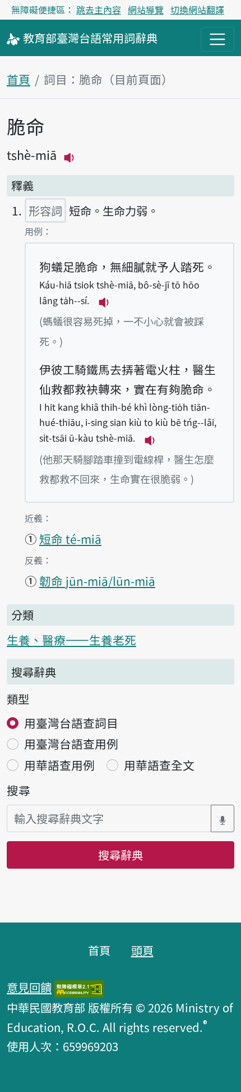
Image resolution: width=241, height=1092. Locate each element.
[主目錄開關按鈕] (217, 39)
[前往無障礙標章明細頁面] (79, 987)
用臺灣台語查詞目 (71, 722)
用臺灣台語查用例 (71, 743)
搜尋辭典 (120, 854)
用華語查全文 (159, 764)
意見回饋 (29, 987)
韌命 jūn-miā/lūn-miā (97, 580)
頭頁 (142, 950)
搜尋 (18, 790)
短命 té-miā (70, 538)
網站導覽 (146, 9)
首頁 (18, 79)
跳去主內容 (98, 9)
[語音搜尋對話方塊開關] (222, 818)
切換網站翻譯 (197, 9)
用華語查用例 (59, 764)
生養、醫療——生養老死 (71, 639)
